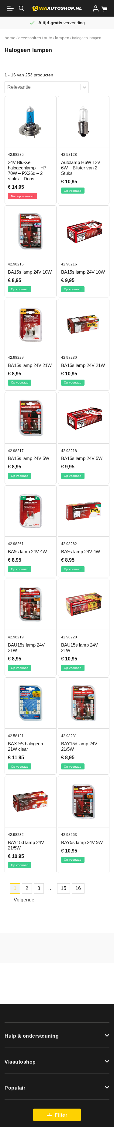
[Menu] (11, 8)
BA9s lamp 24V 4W (27, 551)
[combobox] (43, 87)
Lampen (62, 37)
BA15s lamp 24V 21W (30, 365)
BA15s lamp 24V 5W (28, 458)
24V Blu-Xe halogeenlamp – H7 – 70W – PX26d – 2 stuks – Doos (29, 170)
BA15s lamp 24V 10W (30, 272)
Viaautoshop (20, 1061)
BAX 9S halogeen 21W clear (25, 746)
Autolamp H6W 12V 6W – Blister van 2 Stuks (80, 168)
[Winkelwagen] (103, 9)
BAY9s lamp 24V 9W (82, 842)
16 (78, 888)
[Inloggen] (96, 8)
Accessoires (29, 37)
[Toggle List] (84, 87)
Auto (48, 37)
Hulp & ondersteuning (32, 1036)
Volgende (24, 899)
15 (63, 888)
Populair (15, 1087)
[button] (57, 1035)
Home (10, 37)
